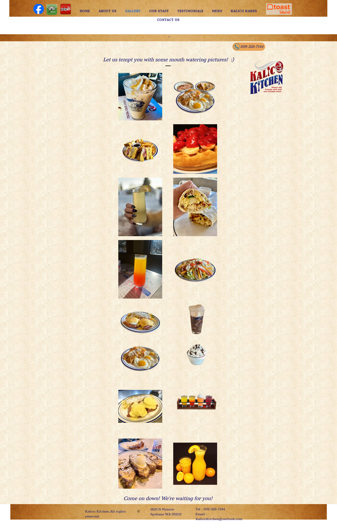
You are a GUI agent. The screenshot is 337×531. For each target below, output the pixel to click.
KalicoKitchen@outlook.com (219, 519)
